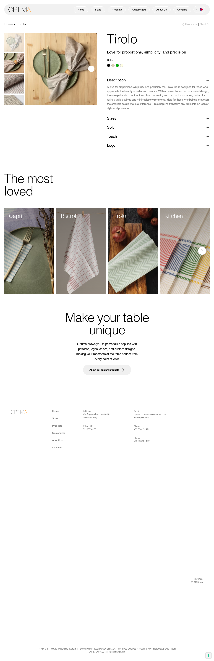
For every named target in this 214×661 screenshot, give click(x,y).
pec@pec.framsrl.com (116, 652)
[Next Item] (91, 69)
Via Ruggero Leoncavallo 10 (96, 414)
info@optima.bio (141, 417)
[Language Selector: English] (199, 9)
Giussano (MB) (90, 417)
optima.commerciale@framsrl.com (150, 414)
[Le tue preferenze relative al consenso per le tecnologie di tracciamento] (208, 655)
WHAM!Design (197, 582)
